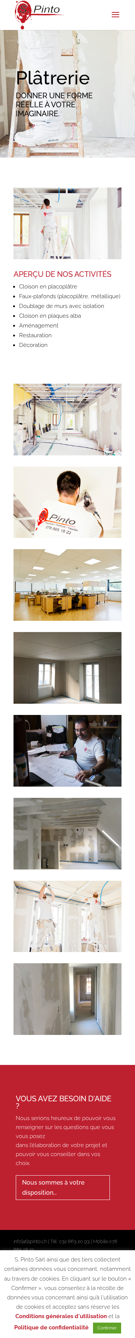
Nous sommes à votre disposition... (53, 1187)
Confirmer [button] (107, 1328)
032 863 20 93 (74, 1241)
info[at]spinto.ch (30, 1241)
